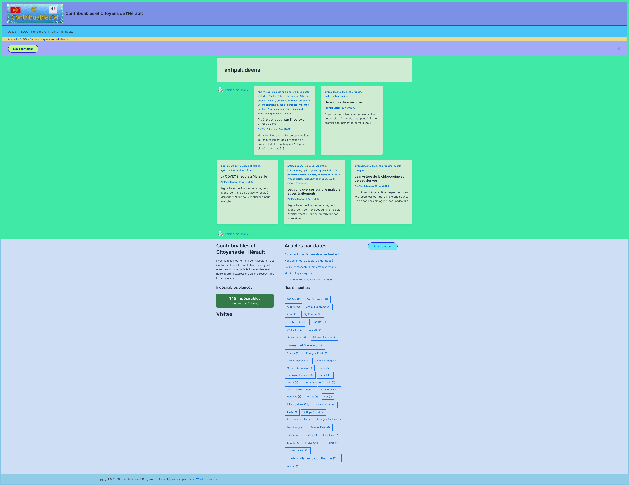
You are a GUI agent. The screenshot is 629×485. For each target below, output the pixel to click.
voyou (287, 113)
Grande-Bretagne (326, 360)
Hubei (324, 368)
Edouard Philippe (324, 337)
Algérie (293, 306)
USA (333, 443)
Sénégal (311, 435)
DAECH (314, 329)
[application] (18, 32)
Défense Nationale (268, 104)
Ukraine (313, 443)
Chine (320, 322)
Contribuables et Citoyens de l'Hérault (104, 13)
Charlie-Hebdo (297, 322)
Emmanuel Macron (304, 345)
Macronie (294, 396)
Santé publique (266, 113)
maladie (311, 174)
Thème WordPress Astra (202, 479)
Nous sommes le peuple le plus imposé (309, 260)
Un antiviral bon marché (343, 102)
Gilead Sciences (298, 360)
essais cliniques (288, 104)
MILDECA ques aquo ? (298, 273)
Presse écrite (294, 178)
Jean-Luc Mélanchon (300, 389)
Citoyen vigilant (266, 100)
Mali (328, 396)
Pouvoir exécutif (295, 109)
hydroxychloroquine (336, 96)
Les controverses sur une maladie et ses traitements (313, 191)
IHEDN (292, 382)
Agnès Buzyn (317, 299)
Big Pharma (312, 314)
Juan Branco (329, 389)
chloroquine (291, 96)
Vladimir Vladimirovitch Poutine (313, 458)
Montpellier (298, 404)
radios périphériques (315, 178)
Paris (292, 412)
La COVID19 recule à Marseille (243, 176)
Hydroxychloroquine (300, 375)
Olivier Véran (325, 404)
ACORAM (293, 299)
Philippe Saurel (313, 412)
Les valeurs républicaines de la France (308, 279)
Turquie (293, 443)
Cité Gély (294, 329)
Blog (295, 91)
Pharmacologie (276, 109)
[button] (23, 49)
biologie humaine (281, 91)
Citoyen (304, 96)
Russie (295, 427)
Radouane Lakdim (299, 419)
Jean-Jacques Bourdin (319, 382)
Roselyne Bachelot (329, 419)
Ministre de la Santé (329, 174)
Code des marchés (287, 100)
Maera (312, 396)
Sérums (249, 170)
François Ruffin (317, 353)
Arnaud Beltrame (318, 306)
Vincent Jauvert (297, 450)
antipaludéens (333, 91)
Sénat (279, 113)
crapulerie (304, 100)
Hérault (325, 375)
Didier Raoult (297, 337)
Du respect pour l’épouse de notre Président (312, 254)
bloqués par (248, 299)
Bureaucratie (319, 166)
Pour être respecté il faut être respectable (311, 266)
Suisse (293, 435)
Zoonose (301, 183)
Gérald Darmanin (299, 368)
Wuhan (293, 466)
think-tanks (331, 435)
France (293, 353)
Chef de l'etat (276, 96)
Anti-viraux (264, 91)
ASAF (292, 314)
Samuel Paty (320, 427)
